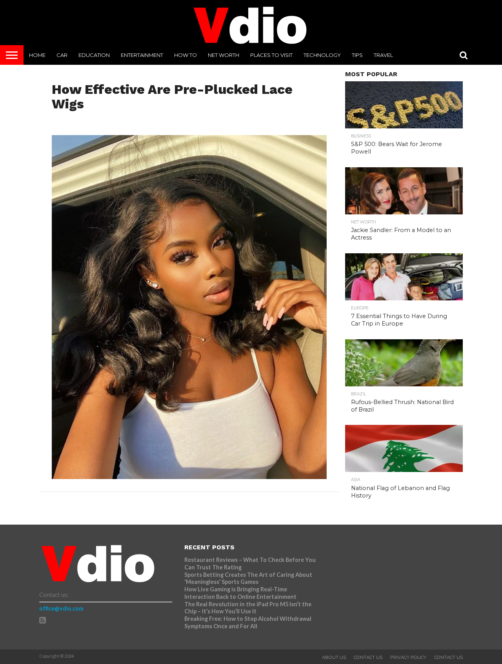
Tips (357, 55)
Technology (322, 55)
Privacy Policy (408, 657)
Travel (383, 55)
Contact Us (368, 657)
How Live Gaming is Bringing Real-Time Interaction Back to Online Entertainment (241, 593)
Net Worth (223, 55)
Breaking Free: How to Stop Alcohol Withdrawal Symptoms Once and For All (247, 622)
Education (94, 55)
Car (61, 55)
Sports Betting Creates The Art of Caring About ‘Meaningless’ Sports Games (248, 578)
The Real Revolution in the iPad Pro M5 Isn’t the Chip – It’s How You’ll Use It (247, 608)
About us (334, 657)
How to (185, 55)
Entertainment (142, 55)
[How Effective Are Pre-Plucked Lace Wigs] (189, 476)
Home (37, 55)
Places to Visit (271, 55)
